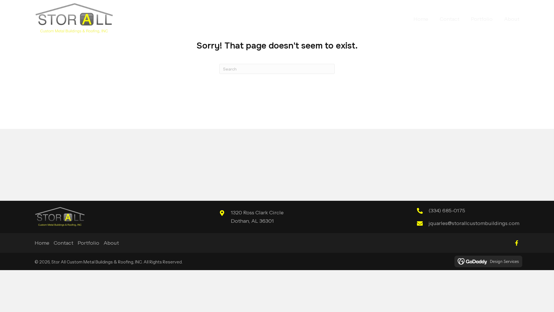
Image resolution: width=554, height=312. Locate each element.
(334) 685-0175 (446, 210)
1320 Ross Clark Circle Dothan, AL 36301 (257, 216)
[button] (516, 243)
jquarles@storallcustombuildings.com (473, 223)
